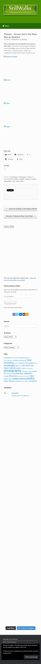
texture (27, 376)
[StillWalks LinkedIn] (20, 314)
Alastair (24, 39)
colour (15, 360)
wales (15, 378)
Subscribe (10, 302)
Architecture (14, 177)
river (13, 181)
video (10, 379)
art (13, 358)
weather (12, 381)
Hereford (33, 179)
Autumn (17, 358)
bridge (16, 179)
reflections (25, 371)
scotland (34, 371)
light (17, 366)
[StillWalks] (20, 10)
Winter (27, 381)
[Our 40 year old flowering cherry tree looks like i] (20, 422)
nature (12, 367)
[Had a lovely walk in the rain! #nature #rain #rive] (20, 409)
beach (22, 358)
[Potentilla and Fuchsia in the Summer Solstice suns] (20, 610)
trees (32, 375)
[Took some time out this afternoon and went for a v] (20, 471)
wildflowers (18, 381)
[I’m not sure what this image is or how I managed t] (20, 547)
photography (7, 181)
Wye (21, 181)
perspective (30, 368)
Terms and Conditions (10, 642)
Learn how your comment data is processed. (20, 279)
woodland (33, 381)
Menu (7, 26)
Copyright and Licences (10, 639)
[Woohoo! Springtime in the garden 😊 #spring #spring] (20, 446)
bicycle (11, 179)
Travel (29, 177)
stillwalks (28, 373)
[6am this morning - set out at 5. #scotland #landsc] (20, 582)
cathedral (21, 179)
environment (22, 360)
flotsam (27, 179)
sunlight (6, 376)
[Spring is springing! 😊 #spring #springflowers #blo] (20, 594)
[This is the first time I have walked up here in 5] (20, 403)
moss (20, 366)
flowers (16, 363)
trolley (18, 181)
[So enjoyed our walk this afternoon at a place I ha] (20, 457)
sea (5, 373)
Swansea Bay (21, 376)
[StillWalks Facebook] (14, 314)
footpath (21, 363)
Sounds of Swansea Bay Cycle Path (20, 216)
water (6, 381)
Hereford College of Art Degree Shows (21, 209)
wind (23, 381)
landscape (9, 365)
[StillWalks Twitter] (17, 314)
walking (22, 378)
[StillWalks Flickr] (23, 314)
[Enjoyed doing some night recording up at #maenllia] (20, 562)
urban (6, 379)
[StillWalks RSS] (27, 314)
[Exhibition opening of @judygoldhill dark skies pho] (20, 532)
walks (30, 378)
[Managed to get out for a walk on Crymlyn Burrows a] (20, 601)
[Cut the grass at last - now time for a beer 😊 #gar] (20, 588)
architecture (8, 358)
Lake (36, 363)
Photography (23, 177)
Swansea (13, 375)
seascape (10, 374)
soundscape (18, 373)
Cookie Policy (7, 653)
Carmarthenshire (8, 360)
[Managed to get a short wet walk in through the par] (20, 521)
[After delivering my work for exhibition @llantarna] (20, 619)
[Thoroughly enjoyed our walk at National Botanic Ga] (20, 438)
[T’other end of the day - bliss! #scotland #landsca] (20, 574)
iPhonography (29, 363)
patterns (24, 368)
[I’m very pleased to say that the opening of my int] (20, 489)
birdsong (27, 358)
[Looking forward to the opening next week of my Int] (20, 509)
